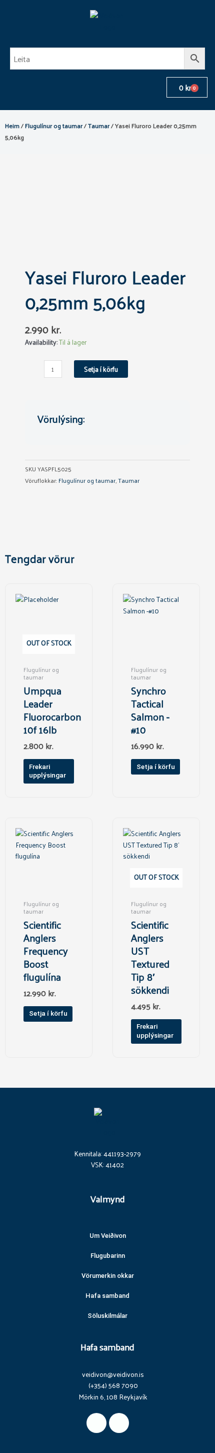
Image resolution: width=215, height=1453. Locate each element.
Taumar (99, 125)
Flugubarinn (107, 1255)
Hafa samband (108, 1295)
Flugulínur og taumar (53, 125)
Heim (12, 125)
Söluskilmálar (108, 1315)
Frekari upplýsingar (47, 771)
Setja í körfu (101, 369)
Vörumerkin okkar (108, 1275)
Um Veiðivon (108, 1235)
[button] (7, 87)
